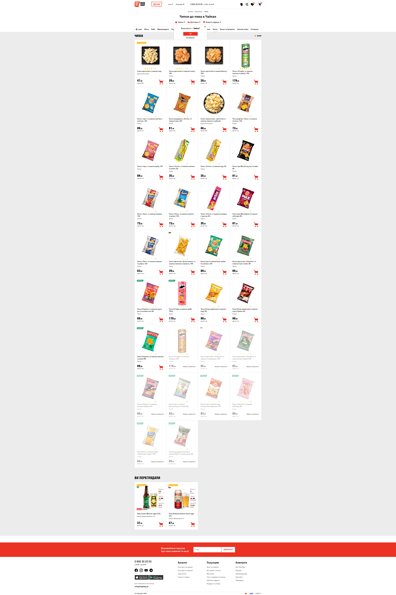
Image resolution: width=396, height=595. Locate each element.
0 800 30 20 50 (196, 4)
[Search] (247, 4)
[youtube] (146, 570)
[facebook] (136, 570)
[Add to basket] (161, 524)
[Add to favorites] (161, 82)
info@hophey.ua (141, 586)
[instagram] (141, 570)
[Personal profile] (241, 4)
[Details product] (150, 55)
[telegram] (151, 570)
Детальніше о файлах (237, 592)
